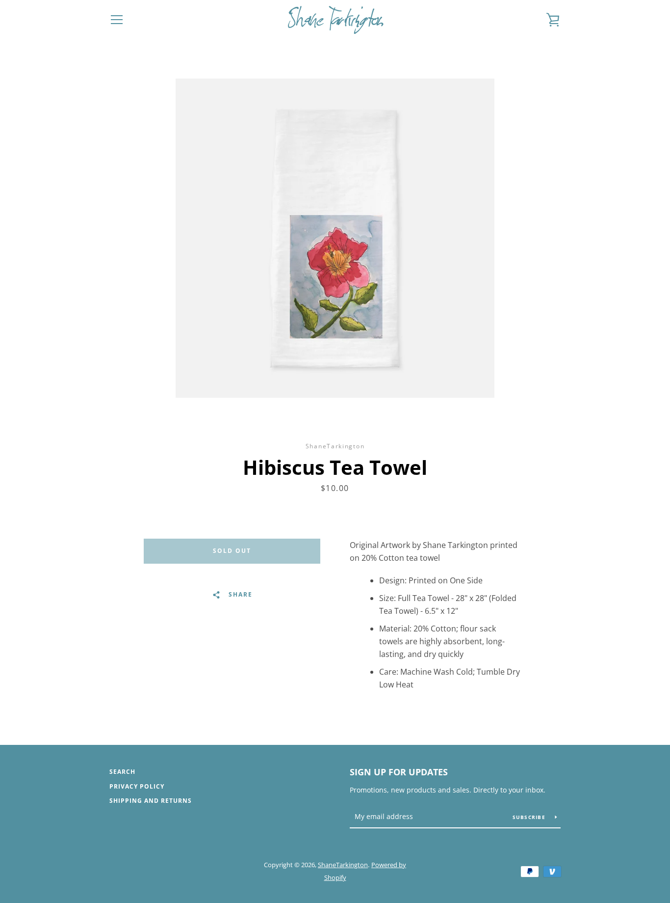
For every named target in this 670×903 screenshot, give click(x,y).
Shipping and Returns (150, 800)
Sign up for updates (399, 772)
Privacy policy (136, 786)
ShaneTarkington (343, 864)
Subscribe (530, 817)
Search (122, 771)
